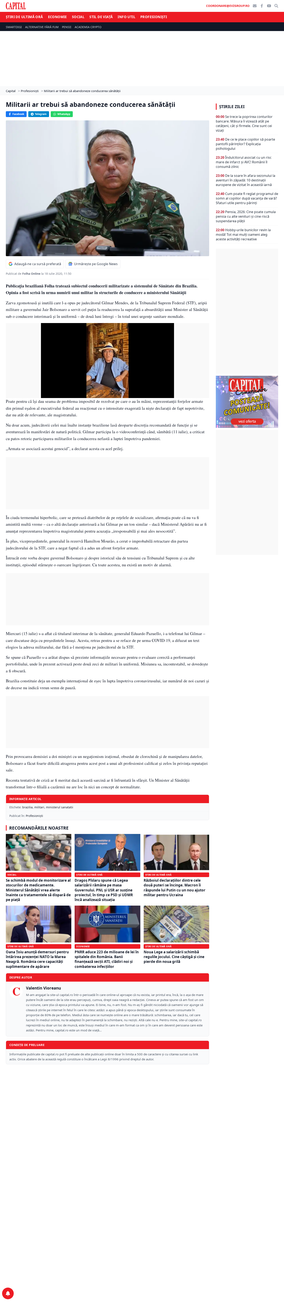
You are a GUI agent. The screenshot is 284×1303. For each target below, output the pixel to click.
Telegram (41, 114)
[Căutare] (276, 6)
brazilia (27, 807)
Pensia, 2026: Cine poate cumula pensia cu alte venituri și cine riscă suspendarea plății (246, 216)
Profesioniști (153, 17)
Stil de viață (101, 17)
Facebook (18, 114)
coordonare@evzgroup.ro (227, 6)
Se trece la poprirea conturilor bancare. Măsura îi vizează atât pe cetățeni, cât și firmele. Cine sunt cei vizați (244, 123)
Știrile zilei (231, 106)
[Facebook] (262, 6)
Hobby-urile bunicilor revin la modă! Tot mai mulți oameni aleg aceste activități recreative (243, 234)
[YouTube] (269, 6)
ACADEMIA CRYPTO (88, 27)
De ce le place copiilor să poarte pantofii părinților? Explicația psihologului (245, 144)
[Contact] (255, 6)
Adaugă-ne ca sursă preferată (37, 264)
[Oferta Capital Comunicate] (247, 402)
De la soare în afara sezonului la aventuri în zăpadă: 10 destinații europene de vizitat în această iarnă (245, 180)
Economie (57, 17)
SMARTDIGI (14, 27)
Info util (126, 17)
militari (39, 807)
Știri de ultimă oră (24, 17)
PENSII (66, 27)
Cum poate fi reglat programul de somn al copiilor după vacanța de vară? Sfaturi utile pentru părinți (247, 198)
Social (78, 17)
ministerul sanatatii (59, 807)
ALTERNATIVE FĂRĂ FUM (42, 27)
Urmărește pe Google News (96, 264)
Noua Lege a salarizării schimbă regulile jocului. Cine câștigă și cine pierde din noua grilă (174, 957)
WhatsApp (63, 114)
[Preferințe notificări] (8, 1293)
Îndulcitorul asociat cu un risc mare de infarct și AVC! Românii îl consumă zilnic (244, 162)
